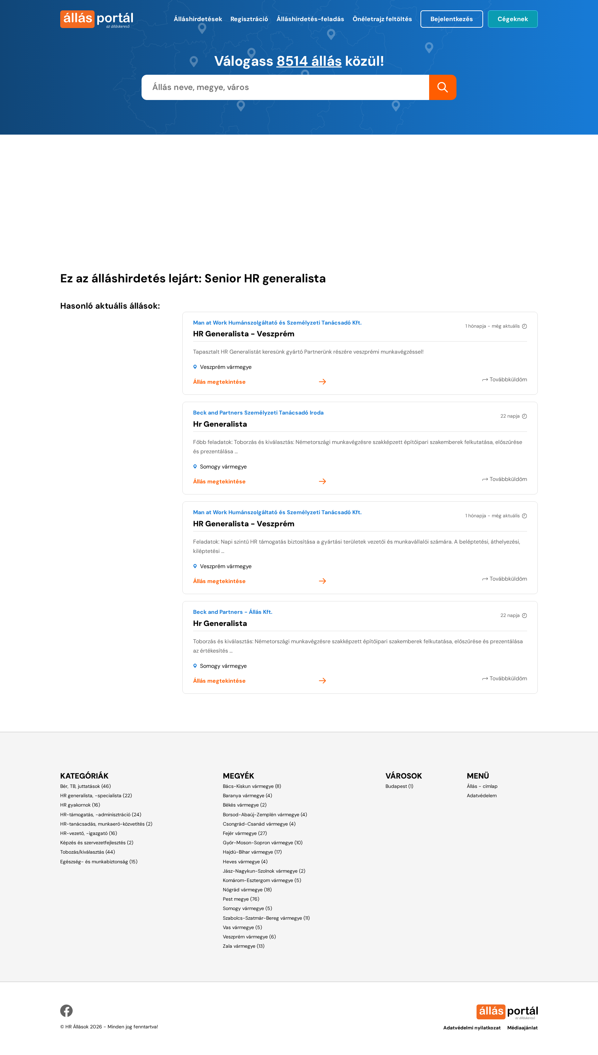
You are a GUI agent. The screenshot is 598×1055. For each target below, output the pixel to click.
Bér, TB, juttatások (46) (85, 786)
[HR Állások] (95, 19)
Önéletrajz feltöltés (382, 19)
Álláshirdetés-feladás (310, 19)
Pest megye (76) (241, 899)
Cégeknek (513, 19)
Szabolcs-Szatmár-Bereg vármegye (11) (266, 918)
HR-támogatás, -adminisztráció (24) (100, 814)
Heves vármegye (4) (245, 861)
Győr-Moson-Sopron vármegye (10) (262, 842)
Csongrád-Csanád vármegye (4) (259, 824)
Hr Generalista (220, 424)
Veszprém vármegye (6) (249, 937)
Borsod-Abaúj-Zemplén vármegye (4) (265, 814)
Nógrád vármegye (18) (247, 889)
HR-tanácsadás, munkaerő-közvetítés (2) (106, 824)
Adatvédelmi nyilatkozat (472, 1028)
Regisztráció (249, 19)
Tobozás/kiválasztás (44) (87, 852)
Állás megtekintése (219, 381)
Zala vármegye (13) (243, 946)
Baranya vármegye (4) (247, 795)
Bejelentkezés (452, 19)
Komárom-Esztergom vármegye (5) (262, 880)
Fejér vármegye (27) (245, 833)
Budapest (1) (399, 786)
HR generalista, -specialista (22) (96, 795)
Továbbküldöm (508, 379)
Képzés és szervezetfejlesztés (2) (96, 842)
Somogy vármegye (223, 466)
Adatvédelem (482, 795)
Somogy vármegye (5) (247, 908)
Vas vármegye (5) (242, 927)
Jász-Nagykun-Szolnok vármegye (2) (264, 871)
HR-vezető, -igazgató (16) (88, 833)
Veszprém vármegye (226, 367)
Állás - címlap (482, 786)
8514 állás (309, 61)
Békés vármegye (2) (244, 805)
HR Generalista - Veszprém (244, 334)
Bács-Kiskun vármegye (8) (252, 786)
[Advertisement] (262, 183)
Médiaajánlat (522, 1028)
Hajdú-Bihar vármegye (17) (252, 852)
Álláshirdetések (198, 19)
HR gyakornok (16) (80, 805)
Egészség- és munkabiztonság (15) (98, 861)
